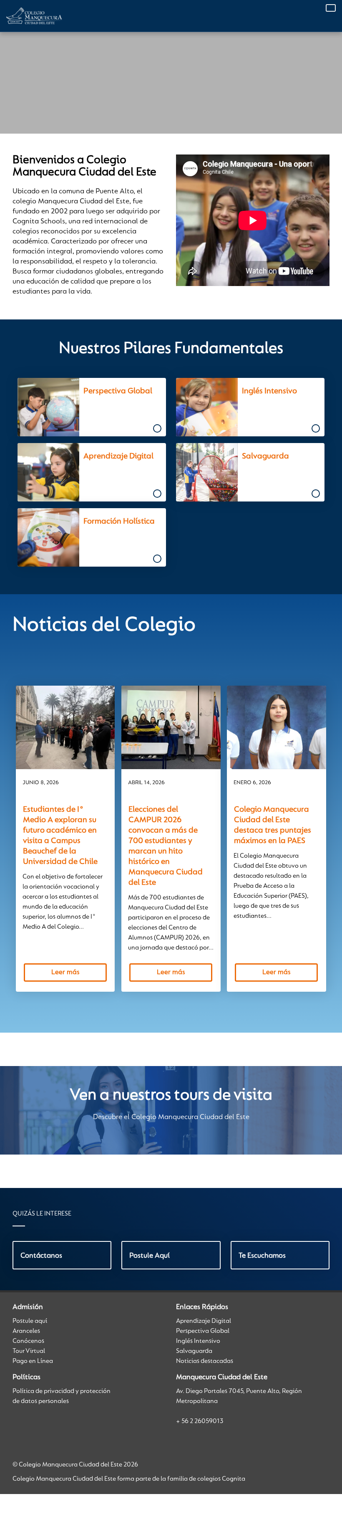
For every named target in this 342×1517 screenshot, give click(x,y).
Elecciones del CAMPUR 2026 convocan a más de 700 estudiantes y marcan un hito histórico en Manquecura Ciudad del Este (165, 846)
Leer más (65, 972)
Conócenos (28, 1341)
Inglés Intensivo (198, 1341)
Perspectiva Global (202, 1331)
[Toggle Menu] (331, 8)
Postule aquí (30, 1321)
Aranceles (26, 1331)
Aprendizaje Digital (203, 1321)
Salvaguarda (194, 1351)
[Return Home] (34, 16)
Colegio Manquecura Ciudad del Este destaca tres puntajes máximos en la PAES (272, 825)
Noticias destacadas (204, 1361)
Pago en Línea (33, 1361)
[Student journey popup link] (87, 407)
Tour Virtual (29, 1351)
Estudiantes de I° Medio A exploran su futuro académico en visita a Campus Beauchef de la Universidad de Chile (60, 835)
